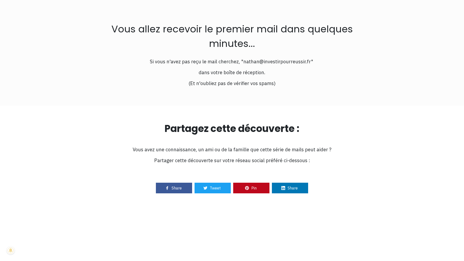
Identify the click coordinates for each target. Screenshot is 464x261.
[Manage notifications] (10, 250)
